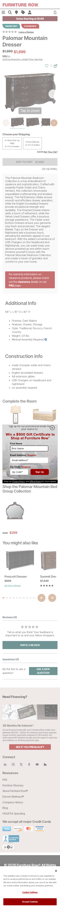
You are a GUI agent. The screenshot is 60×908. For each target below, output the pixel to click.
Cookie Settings (30, 892)
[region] (30, 887)
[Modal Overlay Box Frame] (30, 454)
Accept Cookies (30, 901)
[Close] (56, 871)
